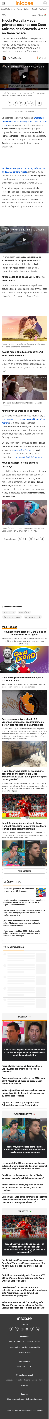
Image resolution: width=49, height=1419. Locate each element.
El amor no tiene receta (11, 617)
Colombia (29, 1341)
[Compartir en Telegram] (31, 103)
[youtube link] (27, 1329)
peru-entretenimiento (33, 617)
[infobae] (24, 3)
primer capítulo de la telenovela (28, 457)
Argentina (20, 1341)
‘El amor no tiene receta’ (23, 419)
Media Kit (24, 1385)
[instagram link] (22, 1329)
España (37, 1341)
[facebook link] (11, 1329)
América (12, 1341)
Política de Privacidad (34, 1399)
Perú (4, 15)
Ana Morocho (16, 58)
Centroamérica (34, 1347)
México (24, 1347)
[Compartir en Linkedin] (26, 103)
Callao (21, 9)
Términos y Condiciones (15, 1399)
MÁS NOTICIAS (24, 871)
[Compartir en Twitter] (21, 103)
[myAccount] (45, 3)
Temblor (15, 9)
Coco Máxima (24, 612)
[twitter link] (17, 1329)
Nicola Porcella (8, 612)
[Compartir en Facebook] (15, 103)
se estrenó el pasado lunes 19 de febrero (24, 121)
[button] (3, 3)
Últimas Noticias (25, 1353)
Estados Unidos (14, 1347)
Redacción (21, 1366)
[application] (24, 76)
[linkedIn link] (37, 1329)
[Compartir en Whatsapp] (10, 103)
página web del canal (21, 450)
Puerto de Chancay (41, 9)
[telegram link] (32, 1329)
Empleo (29, 1366)
